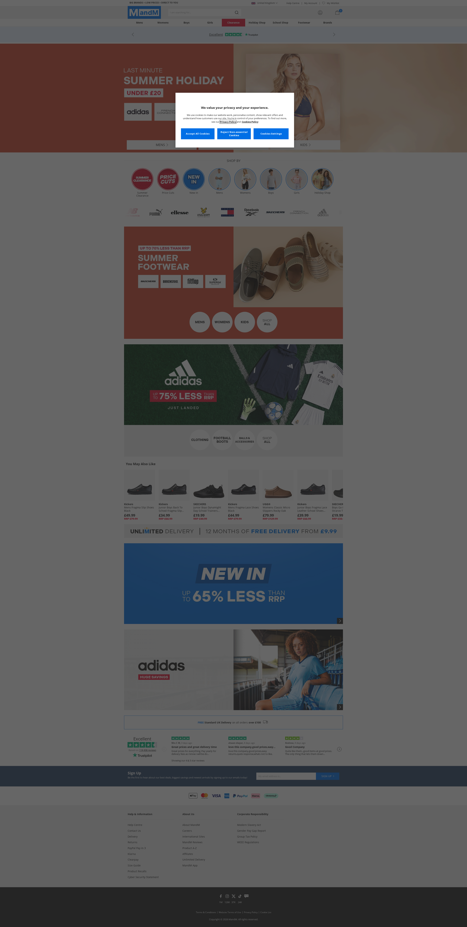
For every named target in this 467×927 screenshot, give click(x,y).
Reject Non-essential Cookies (234, 134)
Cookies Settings (271, 133)
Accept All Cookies (197, 133)
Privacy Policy (228, 121)
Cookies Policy (250, 121)
